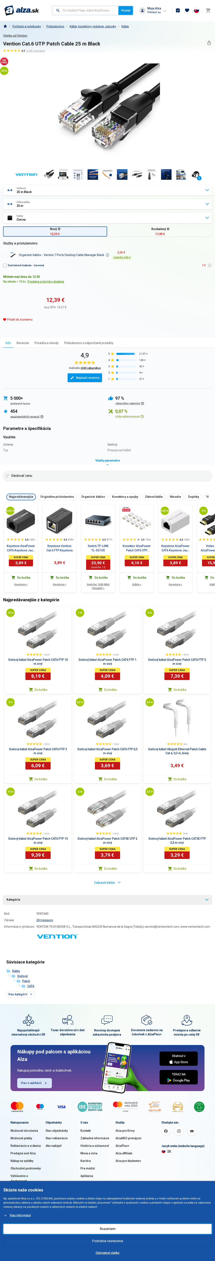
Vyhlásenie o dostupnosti (19, 1178)
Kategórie (13, 899)
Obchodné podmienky (25, 1168)
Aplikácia (86, 1176)
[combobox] (85, 10)
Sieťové (22, 976)
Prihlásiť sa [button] (154, 12)
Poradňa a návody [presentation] (47, 343)
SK (169, 1151)
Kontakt (85, 1130)
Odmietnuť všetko (107, 1253)
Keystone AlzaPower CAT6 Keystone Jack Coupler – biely (175, 548)
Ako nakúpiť (54, 1145)
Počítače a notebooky (26, 26)
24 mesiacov (44, 920)
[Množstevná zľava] (126, 509)
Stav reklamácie (57, 1138)
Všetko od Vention (15, 35)
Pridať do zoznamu (20, 319)
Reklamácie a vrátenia (25, 1145)
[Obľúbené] (187, 10)
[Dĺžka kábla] (10, 511)
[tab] (8, 343)
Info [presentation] (8, 343)
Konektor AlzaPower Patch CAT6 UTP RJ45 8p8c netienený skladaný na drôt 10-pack (137, 548)
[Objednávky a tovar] (177, 10)
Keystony (21, 584)
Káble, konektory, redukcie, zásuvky (93, 26)
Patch (26, 981)
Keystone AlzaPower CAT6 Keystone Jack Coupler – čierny (21, 548)
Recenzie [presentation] (23, 343)
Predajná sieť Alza (23, 1153)
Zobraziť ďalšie (104, 882)
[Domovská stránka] (5, 26)
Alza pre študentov (128, 1161)
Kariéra (85, 1161)
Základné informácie (94, 1138)
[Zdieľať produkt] (209, 43)
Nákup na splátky (21, 1161)
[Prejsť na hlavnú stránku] (21, 10)
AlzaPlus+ (122, 1145)
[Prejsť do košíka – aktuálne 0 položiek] (208, 10)
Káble (125, 26)
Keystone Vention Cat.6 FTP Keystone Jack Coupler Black (59, 548)
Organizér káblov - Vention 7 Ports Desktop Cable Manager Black (61, 255)
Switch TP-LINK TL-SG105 (98, 548)
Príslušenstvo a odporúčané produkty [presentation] (88, 343)
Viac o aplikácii (31, 1083)
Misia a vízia (88, 1153)
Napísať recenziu (88, 377)
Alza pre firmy (125, 1130)
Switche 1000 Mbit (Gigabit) (98, 586)
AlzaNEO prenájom (128, 1138)
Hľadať (125, 10)
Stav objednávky (57, 1130)
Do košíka (41, 689)
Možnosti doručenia (24, 1130)
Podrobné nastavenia (107, 1241)
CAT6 (30, 986)
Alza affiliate (123, 1153)
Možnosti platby (21, 1138)
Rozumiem (107, 1229)
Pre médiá (87, 1168)
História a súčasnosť (94, 1145)
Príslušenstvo (55, 26)
